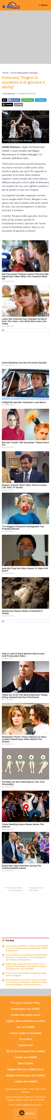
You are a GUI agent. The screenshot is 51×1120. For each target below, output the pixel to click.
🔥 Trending (8, 940)
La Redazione (8, 93)
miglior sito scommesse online (25, 1021)
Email (20, 104)
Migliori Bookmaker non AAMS (25, 1075)
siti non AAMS (26, 1027)
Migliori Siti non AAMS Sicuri (25, 1069)
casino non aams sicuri (25, 1014)
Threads (8, 104)
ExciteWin (25, 1039)
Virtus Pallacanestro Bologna (24, 73)
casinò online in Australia (26, 1033)
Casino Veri (25, 1045)
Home (5, 73)
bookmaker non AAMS (25, 1008)
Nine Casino (25, 1063)
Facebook (15, 100)
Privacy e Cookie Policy (25, 1002)
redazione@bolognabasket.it (29, 1105)
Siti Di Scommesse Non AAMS (25, 1051)
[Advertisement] (25, 37)
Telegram (41, 100)
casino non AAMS (25, 1057)
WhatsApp (28, 100)
